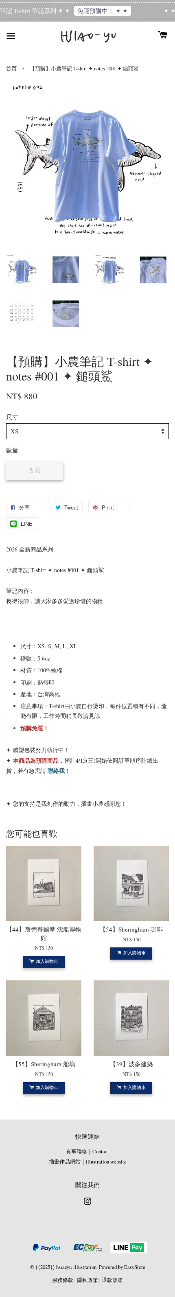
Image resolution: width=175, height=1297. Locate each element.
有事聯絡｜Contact (87, 1151)
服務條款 (62, 1280)
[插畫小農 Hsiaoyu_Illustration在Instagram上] (87, 1205)
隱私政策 (87, 1280)
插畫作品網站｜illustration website (88, 1161)
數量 (12, 450)
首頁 (11, 68)
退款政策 (112, 1280)
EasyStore (134, 1267)
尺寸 (12, 417)
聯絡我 (56, 770)
